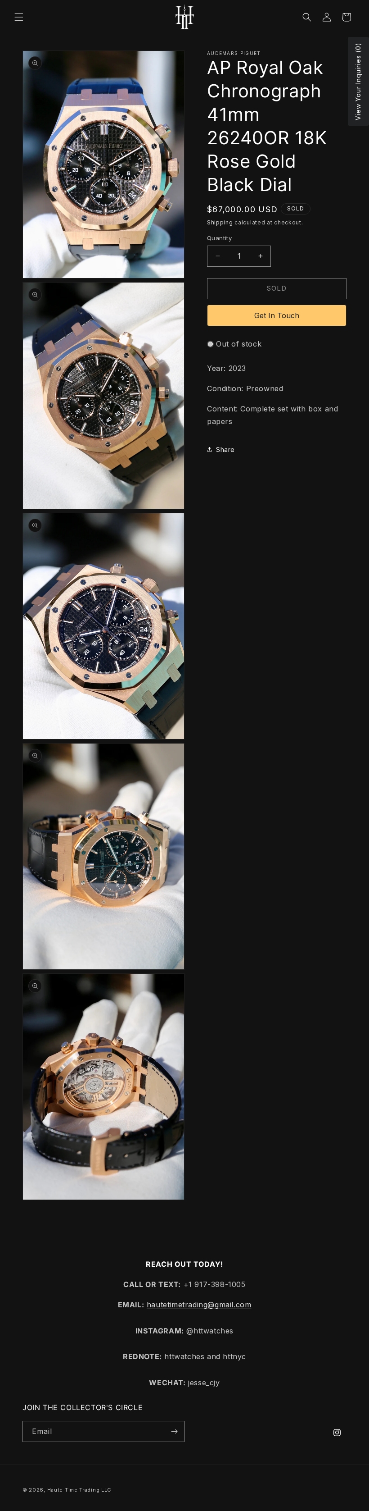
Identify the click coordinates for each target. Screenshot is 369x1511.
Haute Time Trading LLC (79, 1490)
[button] (19, 17)
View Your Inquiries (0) (358, 81)
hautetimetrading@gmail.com (199, 1304)
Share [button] (225, 449)
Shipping (220, 222)
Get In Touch (276, 315)
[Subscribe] (174, 1431)
